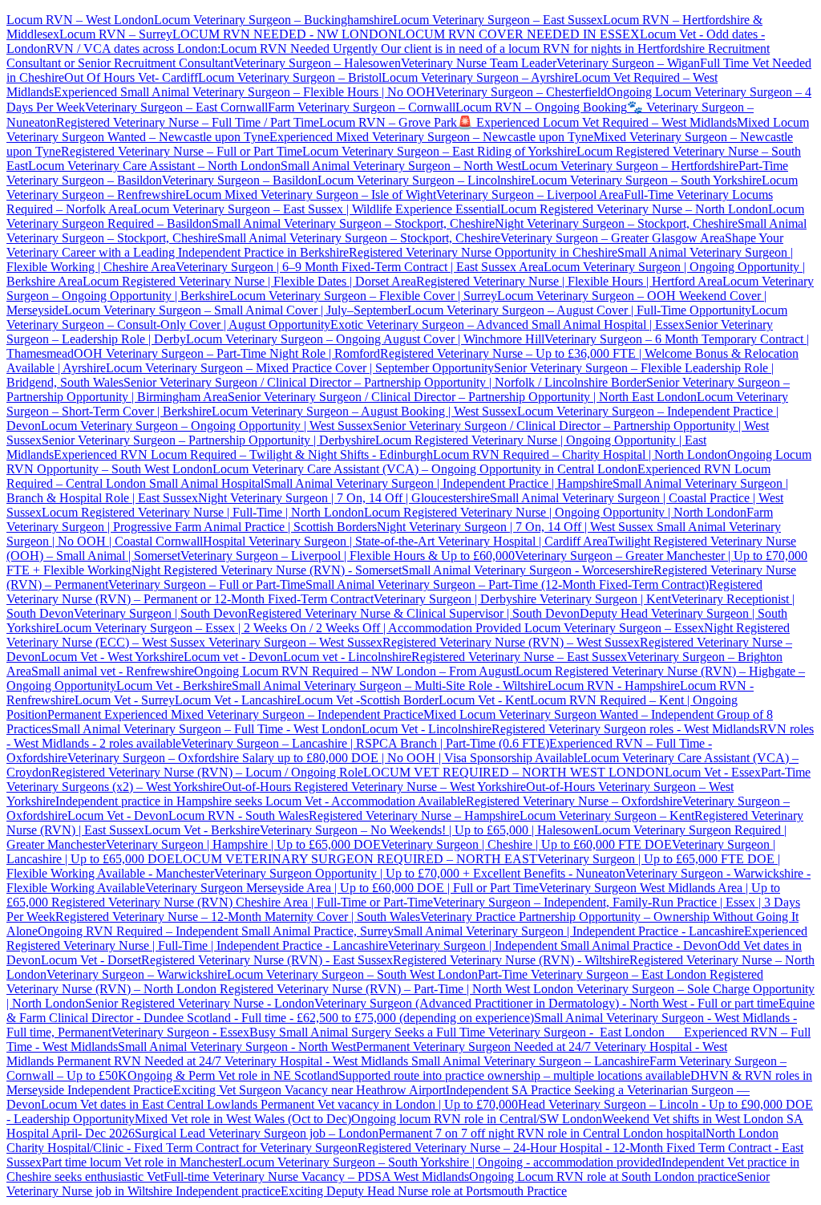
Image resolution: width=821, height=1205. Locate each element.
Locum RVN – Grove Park (388, 122)
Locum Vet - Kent (484, 700)
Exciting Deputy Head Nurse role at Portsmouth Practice (424, 1191)
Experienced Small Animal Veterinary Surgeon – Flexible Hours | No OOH (244, 92)
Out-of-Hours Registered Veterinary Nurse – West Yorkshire (374, 786)
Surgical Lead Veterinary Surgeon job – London (256, 1133)
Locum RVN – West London (80, 19)
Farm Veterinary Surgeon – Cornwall (361, 107)
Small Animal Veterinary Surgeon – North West (401, 165)
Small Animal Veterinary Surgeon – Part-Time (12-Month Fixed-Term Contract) (507, 584)
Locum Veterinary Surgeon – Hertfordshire (629, 165)
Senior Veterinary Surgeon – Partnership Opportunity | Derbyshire (208, 440)
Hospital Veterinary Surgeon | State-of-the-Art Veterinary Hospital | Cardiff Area (405, 541)
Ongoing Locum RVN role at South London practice (603, 1176)
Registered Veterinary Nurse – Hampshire (414, 815)
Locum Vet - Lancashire (236, 700)
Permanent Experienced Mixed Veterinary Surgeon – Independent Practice (235, 714)
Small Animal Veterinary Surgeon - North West (237, 1046)
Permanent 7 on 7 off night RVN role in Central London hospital (542, 1133)
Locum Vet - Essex (713, 772)
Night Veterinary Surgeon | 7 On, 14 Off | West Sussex (515, 527)
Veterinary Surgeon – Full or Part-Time (206, 584)
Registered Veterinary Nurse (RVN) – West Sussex (511, 642)
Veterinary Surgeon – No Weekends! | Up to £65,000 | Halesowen (427, 830)
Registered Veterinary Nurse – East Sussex (519, 656)
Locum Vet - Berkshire (174, 685)
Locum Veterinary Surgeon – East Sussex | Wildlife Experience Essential (316, 209)
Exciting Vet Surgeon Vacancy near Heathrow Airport (309, 1090)
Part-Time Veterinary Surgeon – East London (594, 974)
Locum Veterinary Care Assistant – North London (154, 165)
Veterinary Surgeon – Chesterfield (521, 92)
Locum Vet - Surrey (125, 700)
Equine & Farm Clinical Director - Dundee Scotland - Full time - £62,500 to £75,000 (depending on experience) (410, 1010)
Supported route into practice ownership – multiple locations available (514, 1075)
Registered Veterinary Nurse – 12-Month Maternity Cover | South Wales (237, 916)
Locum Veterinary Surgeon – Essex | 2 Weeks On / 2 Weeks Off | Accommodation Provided (288, 628)
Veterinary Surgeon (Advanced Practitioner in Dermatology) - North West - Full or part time (546, 1003)
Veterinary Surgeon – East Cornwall (176, 107)
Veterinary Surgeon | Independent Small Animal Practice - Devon (553, 945)
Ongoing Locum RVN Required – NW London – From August (355, 671)
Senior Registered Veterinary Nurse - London (199, 1003)
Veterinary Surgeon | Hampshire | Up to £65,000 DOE (243, 844)
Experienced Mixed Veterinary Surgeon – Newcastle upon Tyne (431, 137)
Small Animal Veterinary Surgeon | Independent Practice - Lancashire (569, 931)
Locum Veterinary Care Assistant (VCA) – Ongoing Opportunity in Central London (424, 469)
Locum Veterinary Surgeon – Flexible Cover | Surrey (363, 295)
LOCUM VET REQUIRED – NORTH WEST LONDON (514, 772)
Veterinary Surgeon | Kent (603, 599)
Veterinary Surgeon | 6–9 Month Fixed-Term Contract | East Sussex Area (360, 267)
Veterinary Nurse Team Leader (478, 63)
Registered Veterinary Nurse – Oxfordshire (574, 801)
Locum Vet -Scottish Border (368, 700)
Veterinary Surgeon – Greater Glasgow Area (612, 238)
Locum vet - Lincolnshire (347, 656)
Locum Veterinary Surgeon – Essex (612, 628)
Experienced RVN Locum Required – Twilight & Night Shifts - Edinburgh (243, 454)
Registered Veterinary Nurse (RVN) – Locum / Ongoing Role (207, 772)
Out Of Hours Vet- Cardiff (131, 77)
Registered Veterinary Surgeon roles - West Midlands (625, 729)
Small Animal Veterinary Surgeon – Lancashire (530, 1061)
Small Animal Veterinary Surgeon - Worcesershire (527, 570)
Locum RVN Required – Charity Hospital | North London (580, 454)
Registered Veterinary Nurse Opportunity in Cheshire (483, 252)
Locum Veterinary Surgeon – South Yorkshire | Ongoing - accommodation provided (449, 1162)
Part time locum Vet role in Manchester (140, 1162)
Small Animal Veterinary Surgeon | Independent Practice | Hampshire (438, 483)
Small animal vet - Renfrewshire (112, 671)
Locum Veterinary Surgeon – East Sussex (498, 19)
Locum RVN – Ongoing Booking (541, 107)
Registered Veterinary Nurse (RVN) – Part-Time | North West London (394, 989)
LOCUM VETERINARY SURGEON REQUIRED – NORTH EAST (356, 859)
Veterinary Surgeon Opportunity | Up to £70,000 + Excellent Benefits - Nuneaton (419, 873)
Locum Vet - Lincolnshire (426, 729)
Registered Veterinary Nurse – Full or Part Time (181, 151)
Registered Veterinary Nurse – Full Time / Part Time (187, 122)
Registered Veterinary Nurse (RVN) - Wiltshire (511, 960)
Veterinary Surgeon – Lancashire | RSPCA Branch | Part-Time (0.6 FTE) (365, 743)
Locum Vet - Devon (117, 815)
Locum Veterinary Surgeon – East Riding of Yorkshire (439, 151)
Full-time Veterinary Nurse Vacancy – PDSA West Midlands (316, 1176)
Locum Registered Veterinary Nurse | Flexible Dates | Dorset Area (249, 281)
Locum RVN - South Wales (238, 815)
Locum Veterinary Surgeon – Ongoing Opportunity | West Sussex (207, 425)
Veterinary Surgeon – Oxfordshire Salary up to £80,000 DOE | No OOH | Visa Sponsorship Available (325, 758)
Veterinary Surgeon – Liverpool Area (530, 194)
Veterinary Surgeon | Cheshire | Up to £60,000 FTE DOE (526, 844)
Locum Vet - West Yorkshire (112, 656)
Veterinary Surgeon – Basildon (239, 180)
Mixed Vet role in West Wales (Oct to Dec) (243, 1119)
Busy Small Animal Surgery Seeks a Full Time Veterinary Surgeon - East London (466, 1032)
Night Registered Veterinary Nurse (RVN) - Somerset (266, 570)
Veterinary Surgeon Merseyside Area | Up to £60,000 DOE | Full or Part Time (342, 888)
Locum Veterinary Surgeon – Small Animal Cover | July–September (235, 310)
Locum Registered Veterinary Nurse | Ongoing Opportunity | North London (555, 512)
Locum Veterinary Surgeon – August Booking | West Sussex (364, 411)
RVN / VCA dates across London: (133, 48)
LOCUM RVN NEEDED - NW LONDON (285, 34)
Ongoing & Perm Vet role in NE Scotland (232, 1075)
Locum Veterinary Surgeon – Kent (607, 815)
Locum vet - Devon (233, 656)
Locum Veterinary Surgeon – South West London (352, 974)
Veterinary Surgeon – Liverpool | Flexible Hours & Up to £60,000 (347, 555)
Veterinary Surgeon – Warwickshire (137, 974)
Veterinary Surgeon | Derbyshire (455, 599)
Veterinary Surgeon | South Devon (161, 613)
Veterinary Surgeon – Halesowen (317, 63)
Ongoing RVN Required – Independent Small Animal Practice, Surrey (216, 931)
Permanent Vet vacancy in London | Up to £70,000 (389, 1104)
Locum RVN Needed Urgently (299, 48)
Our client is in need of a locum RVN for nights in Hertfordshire (543, 48)
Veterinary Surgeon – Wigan (628, 63)
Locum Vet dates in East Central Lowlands (151, 1104)
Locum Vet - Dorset (91, 960)
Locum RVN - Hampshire (614, 685)
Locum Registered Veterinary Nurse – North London (634, 209)
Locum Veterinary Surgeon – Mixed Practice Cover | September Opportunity (300, 368)
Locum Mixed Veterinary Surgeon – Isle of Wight (310, 194)
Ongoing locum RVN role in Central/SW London (476, 1119)
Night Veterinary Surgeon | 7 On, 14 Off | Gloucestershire (344, 498)
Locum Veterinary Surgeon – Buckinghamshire (273, 19)
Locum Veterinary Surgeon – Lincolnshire (424, 180)
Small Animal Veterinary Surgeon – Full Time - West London (206, 729)
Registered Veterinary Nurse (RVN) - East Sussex (267, 960)
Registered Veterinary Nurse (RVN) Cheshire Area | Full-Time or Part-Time (242, 902)
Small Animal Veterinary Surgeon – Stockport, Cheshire (353, 223)
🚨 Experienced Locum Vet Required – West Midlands (597, 122)
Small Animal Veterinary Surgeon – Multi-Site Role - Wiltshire (390, 685)
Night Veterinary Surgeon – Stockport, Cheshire (616, 223)
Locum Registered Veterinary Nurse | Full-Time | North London (203, 512)
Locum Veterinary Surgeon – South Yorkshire (646, 180)
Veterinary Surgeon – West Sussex (293, 642)
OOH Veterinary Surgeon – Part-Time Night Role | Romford (227, 353)
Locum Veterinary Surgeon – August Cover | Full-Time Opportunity (579, 310)
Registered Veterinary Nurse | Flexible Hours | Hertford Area (569, 281)
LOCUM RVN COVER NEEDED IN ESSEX (519, 34)
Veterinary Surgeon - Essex (180, 1032)
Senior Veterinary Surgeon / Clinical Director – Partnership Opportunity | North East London (462, 397)
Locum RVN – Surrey (115, 34)
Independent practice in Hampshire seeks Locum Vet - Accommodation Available (260, 801)
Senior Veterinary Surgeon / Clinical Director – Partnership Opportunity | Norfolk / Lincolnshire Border (384, 382)
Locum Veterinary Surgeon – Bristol (290, 77)
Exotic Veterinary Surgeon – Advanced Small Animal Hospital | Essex (507, 324)
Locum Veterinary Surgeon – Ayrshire (478, 77)
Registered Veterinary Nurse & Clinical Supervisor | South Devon (414, 613)
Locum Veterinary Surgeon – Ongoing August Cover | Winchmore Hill (365, 339)
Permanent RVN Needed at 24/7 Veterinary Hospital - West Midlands (234, 1061)
